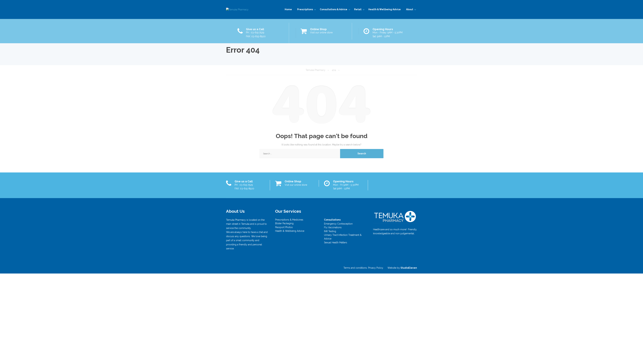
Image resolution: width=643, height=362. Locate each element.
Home (288, 9)
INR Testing (330, 231)
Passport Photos (284, 227)
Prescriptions (305, 9)
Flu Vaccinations (333, 227)
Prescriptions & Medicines (289, 219)
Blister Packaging (284, 223)
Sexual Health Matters (335, 242)
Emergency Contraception (338, 223)
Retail (358, 9)
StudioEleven (409, 267)
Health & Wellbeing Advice (384, 9)
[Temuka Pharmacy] (237, 9)
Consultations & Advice (333, 9)
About (409, 9)
